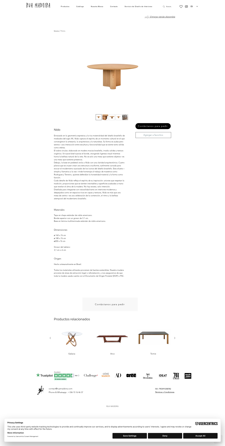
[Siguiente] (174, 338)
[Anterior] (50, 338)
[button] (65, 6)
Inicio (56, 31)
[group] (112, 341)
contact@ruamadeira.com (60, 388)
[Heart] (181, 6)
